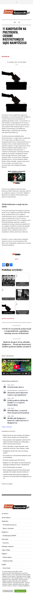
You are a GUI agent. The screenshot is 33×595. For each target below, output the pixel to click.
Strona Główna (6, 517)
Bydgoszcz (5, 532)
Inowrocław (5, 539)
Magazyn (4, 553)
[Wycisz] (26, 373)
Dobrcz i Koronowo (8, 528)
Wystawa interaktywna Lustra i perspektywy (17, 394)
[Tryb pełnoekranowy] (29, 373)
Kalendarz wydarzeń (8, 546)
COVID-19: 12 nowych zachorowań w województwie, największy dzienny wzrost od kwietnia (16, 331)
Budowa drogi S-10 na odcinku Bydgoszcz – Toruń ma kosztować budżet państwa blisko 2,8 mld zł (16, 344)
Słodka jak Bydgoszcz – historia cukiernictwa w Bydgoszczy (18, 420)
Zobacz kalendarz (7, 427)
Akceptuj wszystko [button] (20, 591)
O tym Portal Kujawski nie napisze (12, 467)
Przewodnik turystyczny (10, 525)
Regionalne (5, 56)
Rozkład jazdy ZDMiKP (9, 535)
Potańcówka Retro (15, 387)
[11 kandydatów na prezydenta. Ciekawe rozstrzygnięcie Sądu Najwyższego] (16, 79)
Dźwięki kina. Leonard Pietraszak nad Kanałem (18, 411)
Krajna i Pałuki (6, 550)
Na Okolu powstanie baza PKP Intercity (14, 460)
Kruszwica (6, 543)
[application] (16, 367)
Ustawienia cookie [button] (7, 591)
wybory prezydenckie (8, 318)
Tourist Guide (6, 568)
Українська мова (8, 561)
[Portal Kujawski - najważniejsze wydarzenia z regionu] (16, 12)
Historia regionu (7, 557)
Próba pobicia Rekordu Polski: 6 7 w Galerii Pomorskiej (17, 402)
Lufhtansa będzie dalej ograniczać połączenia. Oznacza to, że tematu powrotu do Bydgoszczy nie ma (17, 476)
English (4, 564)
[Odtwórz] (4, 373)
